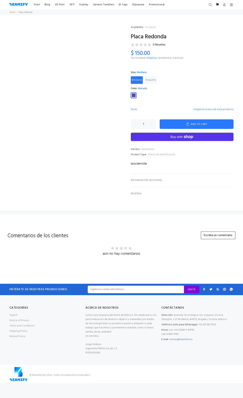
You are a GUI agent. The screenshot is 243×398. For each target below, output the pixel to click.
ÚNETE (192, 289)
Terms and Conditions (22, 326)
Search (13, 315)
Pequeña (151, 80)
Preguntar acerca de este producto (213, 109)
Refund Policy (17, 336)
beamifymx (147, 149)
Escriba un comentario (218, 235)
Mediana (137, 80)
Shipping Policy (18, 331)
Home (12, 12)
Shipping (151, 58)
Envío (134, 109)
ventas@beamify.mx (181, 339)
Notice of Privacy (19, 320)
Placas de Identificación (161, 154)
